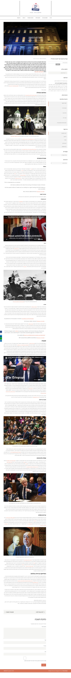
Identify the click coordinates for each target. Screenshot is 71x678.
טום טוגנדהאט (43, 603)
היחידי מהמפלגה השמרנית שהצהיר (32, 466)
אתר (45, 651)
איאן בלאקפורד (22, 601)
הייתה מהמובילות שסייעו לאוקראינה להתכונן (25, 580)
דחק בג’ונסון (31, 388)
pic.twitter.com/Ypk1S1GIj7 (39, 335)
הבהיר (26, 463)
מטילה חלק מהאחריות (28, 560)
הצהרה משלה (30, 323)
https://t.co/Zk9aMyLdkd (29, 335)
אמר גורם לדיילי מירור (29, 566)
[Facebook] (1, 332)
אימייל (44, 645)
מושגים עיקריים (44, 17)
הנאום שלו (21, 201)
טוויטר (65, 140)
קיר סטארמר (22, 603)
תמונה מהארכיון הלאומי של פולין (18, 301)
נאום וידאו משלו (34, 306)
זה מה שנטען (16, 248)
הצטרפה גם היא (22, 175)
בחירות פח (64, 113)
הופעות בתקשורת (30, 17)
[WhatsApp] (1, 338)
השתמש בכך (30, 523)
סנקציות (26, 603)
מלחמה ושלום (36, 600)
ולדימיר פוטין (7, 601)
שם (45, 640)
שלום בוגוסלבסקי (15, 85)
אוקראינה (27, 601)
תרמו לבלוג (64, 95)
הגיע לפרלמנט (32, 343)
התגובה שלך (43, 626)
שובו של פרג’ (64, 108)
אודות (51, 17)
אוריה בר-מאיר (42, 58)
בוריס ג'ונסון (17, 601)
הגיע (24, 462)
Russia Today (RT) (37, 601)
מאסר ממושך (64, 103)
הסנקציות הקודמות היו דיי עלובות (23, 345)
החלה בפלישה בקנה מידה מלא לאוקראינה (29, 149)
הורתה (35, 520)
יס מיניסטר (5, 670)
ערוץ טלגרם (64, 143)
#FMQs (16, 331)
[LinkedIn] (1, 336)
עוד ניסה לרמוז (9, 462)
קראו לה (24, 266)
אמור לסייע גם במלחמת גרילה (16, 452)
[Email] (1, 341)
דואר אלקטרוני (63, 133)
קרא (34, 563)
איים (23, 564)
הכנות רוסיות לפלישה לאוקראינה (30, 95)
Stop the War (43, 601)
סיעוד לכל (64, 117)
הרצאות (24, 17)
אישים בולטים (38, 17)
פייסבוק (65, 136)
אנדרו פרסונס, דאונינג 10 (15, 136)
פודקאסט (18, 17)
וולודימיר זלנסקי (12, 601)
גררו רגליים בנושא (36, 397)
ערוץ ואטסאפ (64, 146)
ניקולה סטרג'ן (30, 603)
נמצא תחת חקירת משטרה (11, 460)
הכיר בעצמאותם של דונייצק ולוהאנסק (28, 139)
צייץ (31, 169)
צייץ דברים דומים (18, 178)
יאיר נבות (10, 85)
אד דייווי (30, 601)
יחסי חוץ (40, 600)
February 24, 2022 (40, 191)
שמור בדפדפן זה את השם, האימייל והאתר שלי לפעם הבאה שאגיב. (35, 660)
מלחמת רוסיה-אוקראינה (37, 603)
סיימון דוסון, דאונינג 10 (39, 71)
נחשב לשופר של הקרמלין (10, 517)
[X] (1, 334)
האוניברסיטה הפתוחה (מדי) (61, 122)
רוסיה (19, 603)
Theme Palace (64, 670)
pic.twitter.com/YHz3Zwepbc (28, 318)
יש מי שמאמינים (35, 582)
